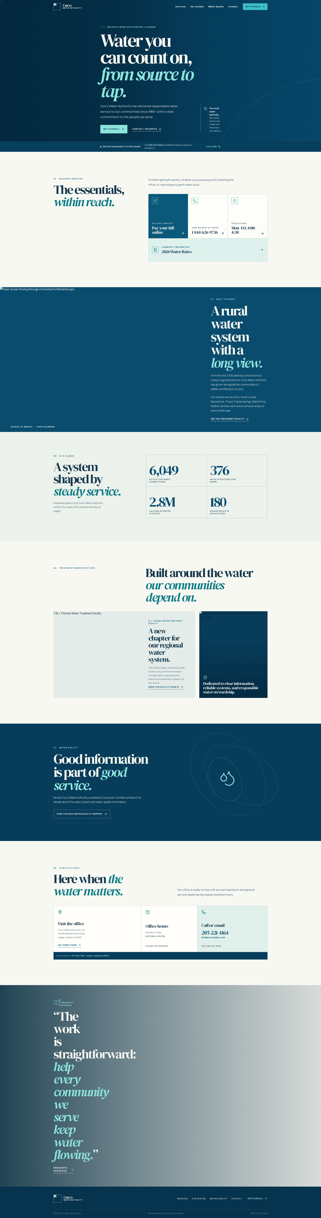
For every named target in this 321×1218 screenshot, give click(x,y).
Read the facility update (163, 687)
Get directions (67, 945)
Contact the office (144, 129)
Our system (199, 1198)
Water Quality (216, 6)
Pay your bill (111, 129)
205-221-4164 (155, 145)
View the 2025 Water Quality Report (79, 814)
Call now (211, 146)
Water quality (218, 1198)
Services (180, 6)
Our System (197, 6)
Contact (233, 6)
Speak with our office (60, 1169)
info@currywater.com (213, 937)
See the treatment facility (227, 418)
